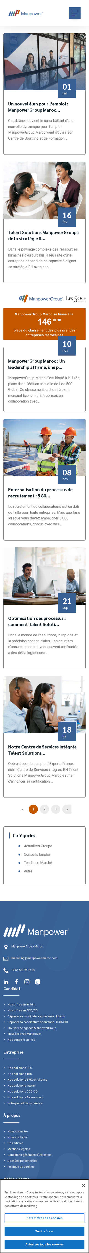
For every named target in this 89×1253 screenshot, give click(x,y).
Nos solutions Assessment (25, 1097)
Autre (28, 871)
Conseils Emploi (37, 854)
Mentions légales (18, 1149)
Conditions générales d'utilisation (29, 1154)
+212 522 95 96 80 (23, 970)
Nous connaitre (17, 1131)
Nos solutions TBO (19, 1074)
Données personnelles (22, 1160)
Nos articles (15, 1143)
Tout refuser (44, 1231)
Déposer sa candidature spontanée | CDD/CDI (37, 1022)
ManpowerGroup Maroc (27, 946)
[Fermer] (84, 1186)
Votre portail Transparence (24, 1103)
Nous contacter (17, 1137)
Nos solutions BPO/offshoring (27, 1079)
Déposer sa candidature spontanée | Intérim (36, 1016)
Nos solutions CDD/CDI (22, 1091)
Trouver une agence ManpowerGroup (31, 1028)
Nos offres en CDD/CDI (22, 1010)
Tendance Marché (38, 863)
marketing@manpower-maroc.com (34, 958)
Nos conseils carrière (21, 1039)
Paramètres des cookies (44, 1218)
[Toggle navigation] (75, 13)
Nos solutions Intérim (21, 1085)
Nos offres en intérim (21, 1004)
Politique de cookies (20, 1166)
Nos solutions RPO (19, 1068)
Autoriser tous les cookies (44, 1244)
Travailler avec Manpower (24, 1033)
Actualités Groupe (38, 846)
